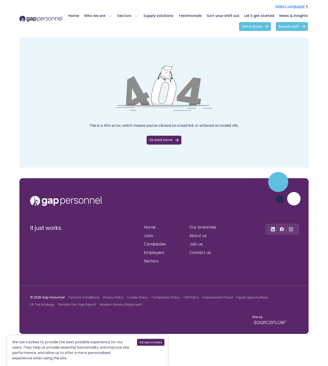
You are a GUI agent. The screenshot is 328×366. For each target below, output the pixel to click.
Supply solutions (158, 15)
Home (73, 15)
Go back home (160, 140)
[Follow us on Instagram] (290, 229)
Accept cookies (150, 342)
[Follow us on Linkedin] (272, 229)
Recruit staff (289, 26)
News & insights (293, 15)
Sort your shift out (223, 15)
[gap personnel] (66, 201)
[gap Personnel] (40, 19)
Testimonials (190, 15)
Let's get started (259, 15)
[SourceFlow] (269, 322)
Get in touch (252, 26)
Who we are (94, 15)
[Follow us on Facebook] (281, 229)
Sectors (124, 15)
